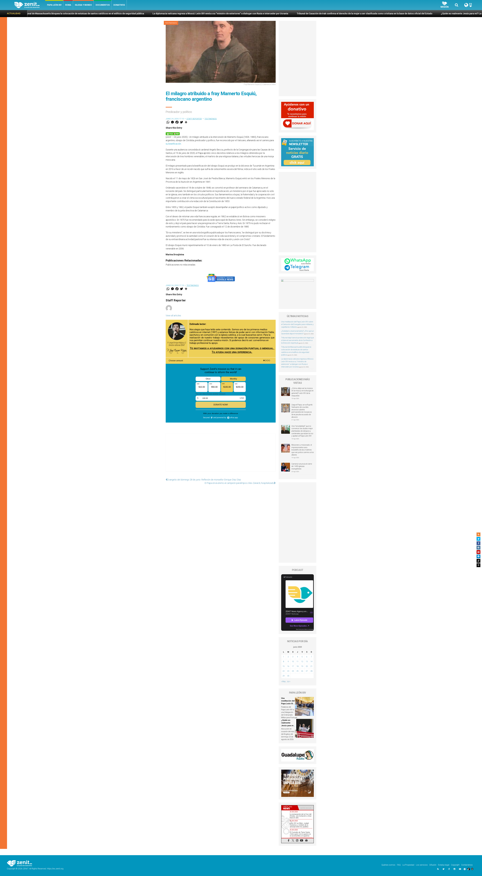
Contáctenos (467, 865)
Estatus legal (443, 865)
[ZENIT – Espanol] (29, 5)
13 (307, 662)
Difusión (432, 865)
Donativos (119, 5)
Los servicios (422, 865)
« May (283, 681)
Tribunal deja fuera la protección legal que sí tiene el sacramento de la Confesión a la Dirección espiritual (297, 340)
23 (288, 671)
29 (284, 676)
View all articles (173, 315)
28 (311, 671)
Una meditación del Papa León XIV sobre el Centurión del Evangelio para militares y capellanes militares (297, 324)
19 (302, 666)
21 (311, 666)
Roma (68, 5)
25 (297, 671)
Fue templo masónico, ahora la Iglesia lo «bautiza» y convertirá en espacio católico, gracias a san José (386, 13)
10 (293, 662)
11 (297, 662)
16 (288, 666)
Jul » (288, 681)
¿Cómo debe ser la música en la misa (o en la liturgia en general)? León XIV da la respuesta (302, 392)
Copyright (455, 865)
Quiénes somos (388, 865)
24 (293, 671)
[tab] (289, 807)
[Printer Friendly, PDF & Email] (173, 133)
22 (284, 671)
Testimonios (171, 23)
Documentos (103, 5)
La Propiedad (408, 865)
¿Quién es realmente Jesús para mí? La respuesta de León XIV (226, 13)
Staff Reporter (194, 119)
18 (297, 666)
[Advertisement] (220, 455)
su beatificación (173, 143)
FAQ (399, 865)
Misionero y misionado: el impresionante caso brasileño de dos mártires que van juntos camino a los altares (302, 450)
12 (302, 662)
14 (311, 662)
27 (307, 671)
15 (284, 666)
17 (293, 666)
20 (307, 666)
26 (302, 671)
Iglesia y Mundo (83, 5)
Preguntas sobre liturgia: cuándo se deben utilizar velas (295, 13)
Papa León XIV (54, 5)
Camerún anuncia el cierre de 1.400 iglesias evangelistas (301, 466)
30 (288, 676)
